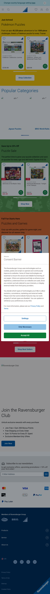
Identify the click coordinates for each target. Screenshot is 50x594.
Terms (6, 308)
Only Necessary (25, 327)
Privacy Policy (35, 306)
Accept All (25, 335)
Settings (25, 318)
